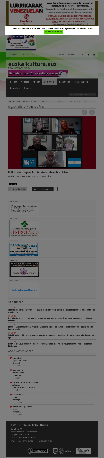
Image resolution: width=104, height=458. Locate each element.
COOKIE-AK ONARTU (53, 32)
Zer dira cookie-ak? (84, 28)
